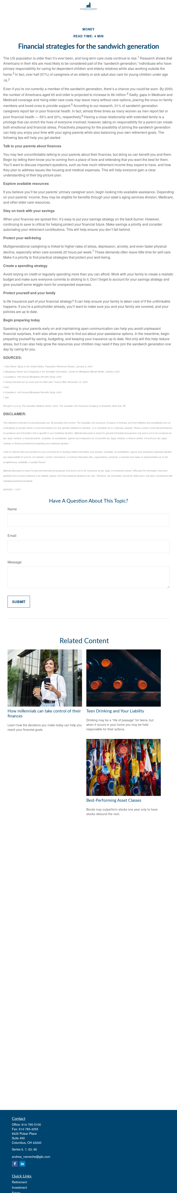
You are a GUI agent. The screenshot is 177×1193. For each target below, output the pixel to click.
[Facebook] (15, 1164)
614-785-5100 (31, 1124)
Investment (19, 1187)
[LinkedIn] (22, 1164)
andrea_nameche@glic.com (31, 1156)
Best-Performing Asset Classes (113, 800)
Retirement (19, 1182)
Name (12, 508)
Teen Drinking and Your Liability (115, 711)
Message (15, 562)
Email (12, 535)
